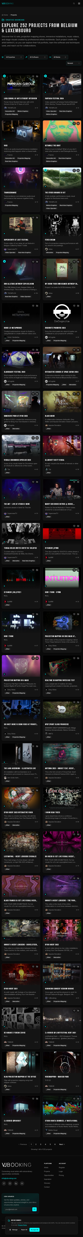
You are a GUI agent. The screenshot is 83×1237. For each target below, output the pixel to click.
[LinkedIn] (16, 1183)
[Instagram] (10, 1183)
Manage (15, 1230)
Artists (46, 1167)
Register (62, 1167)
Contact (47, 1187)
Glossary (47, 1183)
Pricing (61, 1175)
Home (6, 15)
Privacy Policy (22, 1225)
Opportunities (49, 1175)
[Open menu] (79, 3)
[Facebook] (4, 1183)
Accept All (34, 1230)
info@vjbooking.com (9, 1178)
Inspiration (47, 1179)
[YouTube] (22, 1183)
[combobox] (14, 57)
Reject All (24, 1230)
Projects (47, 1171)
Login (61, 1171)
